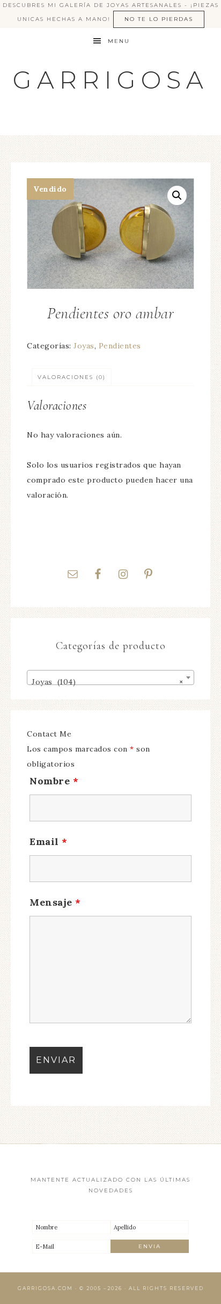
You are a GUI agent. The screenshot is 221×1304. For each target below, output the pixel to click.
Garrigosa (111, 79)
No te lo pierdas (158, 19)
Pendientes (120, 346)
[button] (177, 195)
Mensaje (55, 902)
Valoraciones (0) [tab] (72, 377)
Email (49, 841)
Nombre (54, 781)
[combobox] (110, 677)
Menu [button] (119, 41)
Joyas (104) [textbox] (107, 682)
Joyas (83, 346)
